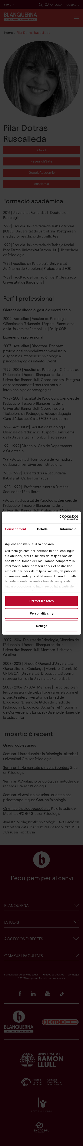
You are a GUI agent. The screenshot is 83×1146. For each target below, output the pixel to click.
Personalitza (39, 613)
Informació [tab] (68, 529)
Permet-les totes (41, 601)
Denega (41, 626)
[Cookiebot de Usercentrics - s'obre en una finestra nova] (59, 517)
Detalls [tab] (42, 529)
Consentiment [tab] (15, 529)
